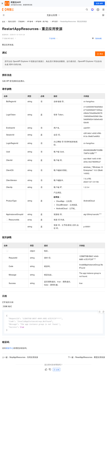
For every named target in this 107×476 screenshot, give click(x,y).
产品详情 (52, 38)
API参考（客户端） (42, 21)
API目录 (55, 21)
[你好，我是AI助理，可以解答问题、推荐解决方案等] (92, 9)
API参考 (30, 21)
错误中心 (9, 348)
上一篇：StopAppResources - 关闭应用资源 (20, 357)
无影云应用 (12, 21)
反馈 (57, 369)
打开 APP (99, 3)
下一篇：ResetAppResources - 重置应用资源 (86, 357)
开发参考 (21, 21)
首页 (3, 21)
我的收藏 (98, 38)
